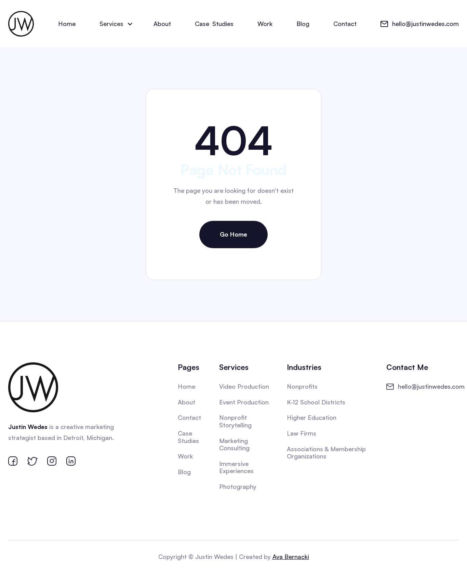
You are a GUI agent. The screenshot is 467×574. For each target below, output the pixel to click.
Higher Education (311, 417)
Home (67, 23)
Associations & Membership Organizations (326, 452)
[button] (114, 23)
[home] (21, 24)
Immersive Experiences (236, 467)
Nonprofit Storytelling (235, 421)
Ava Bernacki (290, 556)
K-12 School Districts (316, 402)
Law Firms (301, 433)
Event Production (244, 402)
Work (264, 23)
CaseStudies (214, 23)
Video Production (244, 386)
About (162, 23)
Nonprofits (302, 386)
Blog (302, 23)
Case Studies (188, 436)
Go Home (233, 234)
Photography (237, 486)
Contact (345, 23)
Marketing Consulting (234, 444)
